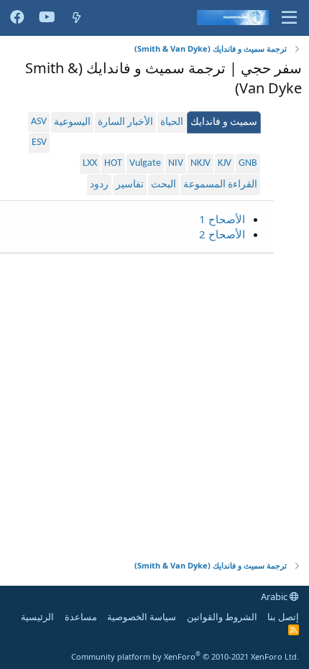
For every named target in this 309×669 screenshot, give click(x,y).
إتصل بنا (283, 616)
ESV (39, 142)
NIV (175, 163)
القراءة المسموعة (220, 184)
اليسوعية (72, 122)
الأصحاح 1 (222, 219)
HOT (113, 163)
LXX (90, 163)
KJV (224, 163)
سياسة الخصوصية (141, 616)
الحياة (171, 122)
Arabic (275, 596)
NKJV (200, 163)
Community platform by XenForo (185, 656)
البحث (163, 184)
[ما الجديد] (77, 17)
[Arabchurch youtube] (47, 18)
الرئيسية (37, 616)
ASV (39, 121)
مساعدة (81, 616)
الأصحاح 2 (222, 234)
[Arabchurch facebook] (17, 18)
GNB (248, 163)
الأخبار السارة (125, 122)
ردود (99, 184)
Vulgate (145, 163)
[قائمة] (289, 18)
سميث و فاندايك (223, 122)
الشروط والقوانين (222, 616)
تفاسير (130, 184)
